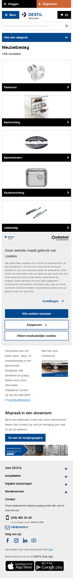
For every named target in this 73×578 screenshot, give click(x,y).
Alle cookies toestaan (36, 313)
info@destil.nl (19, 527)
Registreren (50, 4)
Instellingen (51, 301)
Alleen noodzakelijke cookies (36, 335)
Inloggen (13, 4)
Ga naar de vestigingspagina (25, 438)
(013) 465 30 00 (21, 517)
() (66, 15)
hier (50, 549)
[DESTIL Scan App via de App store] (19, 566)
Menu (12, 15)
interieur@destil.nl (19, 400)
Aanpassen (34, 324)
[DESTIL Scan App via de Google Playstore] (49, 566)
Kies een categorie (16, 37)
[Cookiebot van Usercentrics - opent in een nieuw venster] (52, 238)
